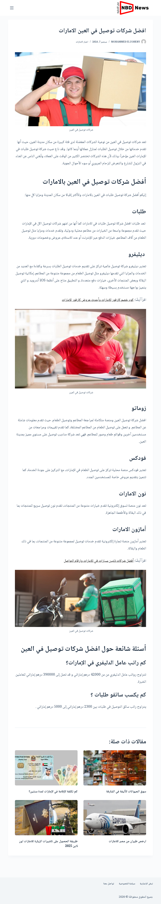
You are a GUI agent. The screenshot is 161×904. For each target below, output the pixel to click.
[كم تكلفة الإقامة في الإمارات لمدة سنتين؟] (46, 767)
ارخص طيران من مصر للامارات (127, 841)
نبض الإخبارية (146, 883)
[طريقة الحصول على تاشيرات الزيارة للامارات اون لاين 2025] (46, 817)
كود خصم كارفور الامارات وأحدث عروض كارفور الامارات (98, 300)
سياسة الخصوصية (127, 883)
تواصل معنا (108, 883)
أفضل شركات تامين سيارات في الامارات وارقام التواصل (99, 561)
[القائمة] (12, 8)
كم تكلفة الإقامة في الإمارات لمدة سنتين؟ (53, 791)
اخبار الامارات (82, 42)
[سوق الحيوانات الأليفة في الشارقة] (114, 767)
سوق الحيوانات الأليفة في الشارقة (126, 791)
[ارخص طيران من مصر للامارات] (114, 817)
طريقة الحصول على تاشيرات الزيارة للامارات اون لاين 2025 (48, 844)
